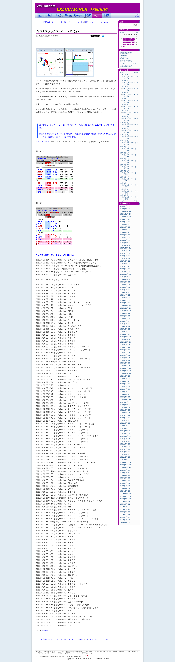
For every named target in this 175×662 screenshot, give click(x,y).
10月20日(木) (124, 117)
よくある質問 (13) (126, 66)
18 (126, 42)
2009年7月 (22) (125, 507)
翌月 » (136, 32)
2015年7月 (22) (125, 318)
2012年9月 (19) (125, 407)
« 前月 (122, 32)
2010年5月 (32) (125, 480)
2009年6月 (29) (125, 509)
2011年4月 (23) (125, 452)
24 (124, 44)
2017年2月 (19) (125, 269)
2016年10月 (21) (125, 279)
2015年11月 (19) (125, 308)
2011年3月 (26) (125, 454)
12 (129, 40)
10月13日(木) (124, 147)
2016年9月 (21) (125, 282)
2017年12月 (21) (125, 243)
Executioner (97, 15)
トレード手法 (68, 15)
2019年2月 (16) (125, 206)
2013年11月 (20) (125, 371)
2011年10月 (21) (125, 436)
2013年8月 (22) (125, 379)
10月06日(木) (124, 177)
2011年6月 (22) (125, 446)
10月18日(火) (124, 129)
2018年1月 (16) (125, 240)
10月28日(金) (124, 80)
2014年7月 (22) (125, 350)
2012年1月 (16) (125, 428)
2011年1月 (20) (125, 460)
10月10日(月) (124, 165)
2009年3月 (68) (125, 517)
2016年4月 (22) (125, 295)
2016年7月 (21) (125, 287)
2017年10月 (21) (125, 248)
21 (134, 42)
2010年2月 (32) (125, 488)
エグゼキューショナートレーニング (53, 125)
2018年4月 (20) (125, 232)
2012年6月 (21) (125, 415)
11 (126, 40)
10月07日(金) (124, 171)
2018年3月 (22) (125, 235)
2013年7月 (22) (125, 381)
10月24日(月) (124, 104)
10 (124, 40)
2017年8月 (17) (125, 253)
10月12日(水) (124, 153)
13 (131, 40)
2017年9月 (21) (125, 250)
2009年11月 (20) (125, 496)
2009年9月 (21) (125, 501)
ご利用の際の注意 (137, 15)
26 (129, 44)
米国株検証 (45, 630)
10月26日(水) (124, 92)
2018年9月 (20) (125, 219)
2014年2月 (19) (125, 363)
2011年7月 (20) (125, 444)
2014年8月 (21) (125, 347)
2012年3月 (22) (125, 423)
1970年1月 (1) (125, 522)
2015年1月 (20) (125, 334)
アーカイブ (126, 203)
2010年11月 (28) (125, 465)
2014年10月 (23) (125, 342)
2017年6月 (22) (125, 258)
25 (126, 44)
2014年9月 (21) (125, 345)
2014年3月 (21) (125, 360)
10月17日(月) (124, 135)
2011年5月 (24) (125, 449)
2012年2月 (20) (125, 426)
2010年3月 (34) (125, 486)
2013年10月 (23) (125, 373)
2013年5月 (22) (125, 386)
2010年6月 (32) (125, 478)
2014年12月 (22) (125, 337)
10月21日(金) (124, 111)
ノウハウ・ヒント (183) (128, 63)
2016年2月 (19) (125, 300)
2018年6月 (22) (125, 227)
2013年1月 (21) (125, 397)
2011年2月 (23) (125, 457)
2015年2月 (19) (125, 331)
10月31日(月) (124, 74)
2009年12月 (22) (125, 494)
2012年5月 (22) (125, 418)
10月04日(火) (124, 189)
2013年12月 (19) (125, 368)
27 (131, 44)
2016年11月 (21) (125, 277)
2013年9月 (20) (125, 376)
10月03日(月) (124, 195)
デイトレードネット (41, 15)
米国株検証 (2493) (126, 53)
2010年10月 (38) (125, 467)
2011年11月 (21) (125, 433)
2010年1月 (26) (125, 491)
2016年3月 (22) (125, 298)
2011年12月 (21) (125, 431)
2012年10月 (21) (125, 405)
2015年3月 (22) (125, 329)
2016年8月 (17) (125, 284)
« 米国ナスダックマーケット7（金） (54, 22)
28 (134, 44)
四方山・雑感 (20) (126, 61)
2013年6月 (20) (125, 384)
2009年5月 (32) (125, 512)
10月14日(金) (124, 141)
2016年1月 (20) (125, 303)
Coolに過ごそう (49, 15)
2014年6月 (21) (125, 352)
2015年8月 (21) (125, 316)
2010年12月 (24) (125, 462)
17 (124, 42)
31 (124, 46)
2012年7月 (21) (125, 412)
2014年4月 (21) (125, 358)
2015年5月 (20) (125, 324)
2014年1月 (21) (125, 365)
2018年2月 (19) (125, 237)
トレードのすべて (59, 15)
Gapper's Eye (78, 15)
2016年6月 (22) (125, 290)
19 (129, 42)
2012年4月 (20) (125, 420)
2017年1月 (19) (125, 271)
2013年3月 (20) (125, 392)
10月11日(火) (124, 159)
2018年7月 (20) (125, 224)
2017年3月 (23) (125, 266)
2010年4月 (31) (125, 483)
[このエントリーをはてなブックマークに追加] (103, 36)
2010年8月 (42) (125, 473)
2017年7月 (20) (125, 256)
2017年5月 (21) (125, 261)
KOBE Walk (106, 15)
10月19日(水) (124, 123)
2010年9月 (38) (125, 470)
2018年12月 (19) (125, 211)
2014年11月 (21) (125, 339)
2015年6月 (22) (125, 321)
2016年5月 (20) (125, 292)
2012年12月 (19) (125, 399)
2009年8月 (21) (125, 504)
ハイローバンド (87, 15)
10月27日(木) (124, 86)
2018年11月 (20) (125, 214)
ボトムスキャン (42, 141)
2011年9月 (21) (125, 439)
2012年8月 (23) (125, 410)
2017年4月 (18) (125, 264)
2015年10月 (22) (125, 311)
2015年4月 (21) (125, 326)
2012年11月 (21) (125, 402)
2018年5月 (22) (125, 230)
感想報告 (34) (124, 58)
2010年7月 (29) (125, 475)
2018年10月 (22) (125, 216)
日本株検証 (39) (125, 55)
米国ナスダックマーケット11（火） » (98, 22)
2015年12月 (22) (125, 305)
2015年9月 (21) (125, 313)
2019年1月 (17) (125, 209)
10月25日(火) (124, 98)
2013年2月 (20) (125, 394)
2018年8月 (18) (125, 222)
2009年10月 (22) (125, 499)
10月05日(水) (124, 183)
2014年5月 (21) (125, 355)
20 (131, 42)
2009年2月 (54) (125, 520)
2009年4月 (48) (125, 514)
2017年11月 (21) (125, 245)
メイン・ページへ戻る (76, 22)
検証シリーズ (75, 125)
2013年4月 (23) (125, 389)
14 (134, 40)
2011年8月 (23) (125, 441)
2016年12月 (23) (125, 274)
